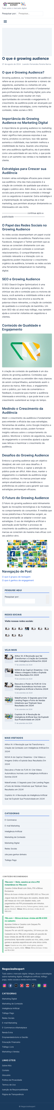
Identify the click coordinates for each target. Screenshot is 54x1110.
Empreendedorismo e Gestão (15, 1037)
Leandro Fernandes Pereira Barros (36, 64)
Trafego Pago (11, 860)
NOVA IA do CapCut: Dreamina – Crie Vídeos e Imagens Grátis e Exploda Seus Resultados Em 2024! (31, 672)
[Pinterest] (21, 985)
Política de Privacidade (12, 1080)
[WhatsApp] (39, 985)
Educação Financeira (11, 1042)
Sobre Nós (7, 1065)
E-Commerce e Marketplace (14, 1027)
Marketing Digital (12, 843)
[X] (16, 985)
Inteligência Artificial (13, 831)
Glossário (6, 1075)
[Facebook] (10, 985)
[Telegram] (44, 985)
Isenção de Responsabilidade (15, 1089)
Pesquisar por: (9, 13)
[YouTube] (27, 985)
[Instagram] (4, 985)
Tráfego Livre (8, 1047)
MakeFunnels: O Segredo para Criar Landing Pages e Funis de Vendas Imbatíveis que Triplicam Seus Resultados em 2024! (27, 786)
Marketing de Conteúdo (15, 837)
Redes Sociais (11, 848)
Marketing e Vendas (11, 1051)
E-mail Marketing (12, 826)
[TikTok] (33, 985)
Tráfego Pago (8, 1013)
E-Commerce (11, 820)
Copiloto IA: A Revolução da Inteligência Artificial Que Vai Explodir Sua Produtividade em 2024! (32, 717)
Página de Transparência (13, 1094)
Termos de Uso (9, 1085)
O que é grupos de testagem (16, 576)
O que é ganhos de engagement (18, 580)
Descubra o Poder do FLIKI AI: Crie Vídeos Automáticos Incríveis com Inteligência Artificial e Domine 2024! (31, 686)
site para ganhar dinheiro (16, 854)
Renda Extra (7, 1032)
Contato (5, 1070)
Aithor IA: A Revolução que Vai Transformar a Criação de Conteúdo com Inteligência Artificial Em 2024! (31, 658)
